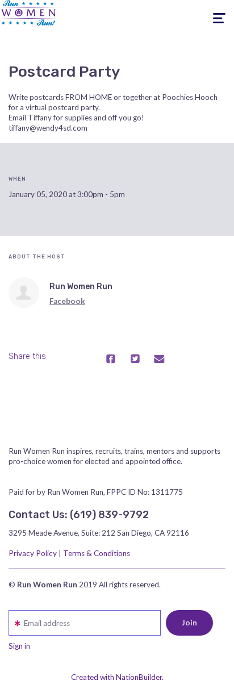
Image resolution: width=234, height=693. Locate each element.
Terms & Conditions (96, 553)
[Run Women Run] (24, 292)
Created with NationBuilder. (117, 677)
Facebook (67, 301)
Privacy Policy (33, 553)
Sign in (19, 645)
